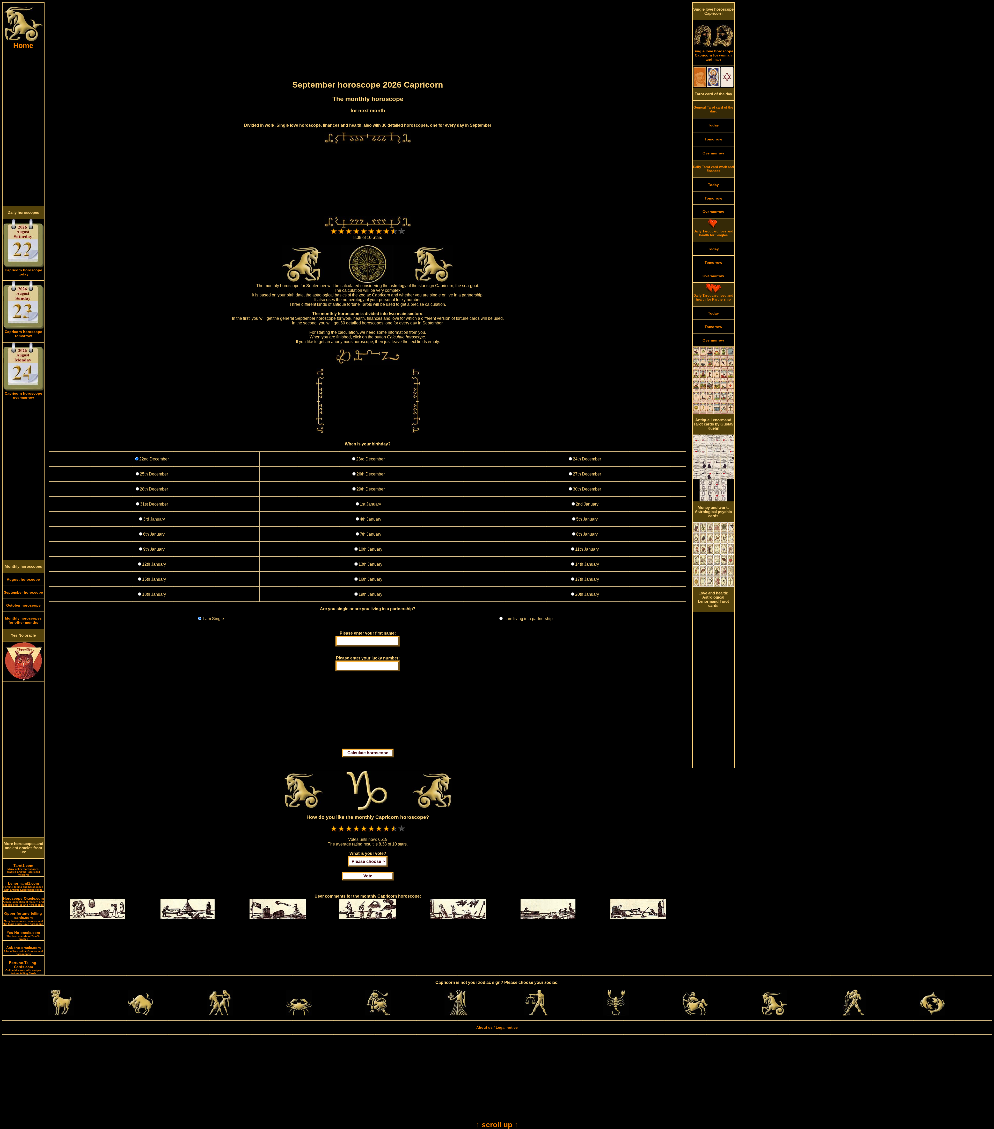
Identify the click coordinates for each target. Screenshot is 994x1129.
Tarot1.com (23, 869)
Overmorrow (713, 153)
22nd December (154, 459)
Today (713, 125)
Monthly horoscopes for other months (23, 620)
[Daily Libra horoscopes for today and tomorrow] (537, 1014)
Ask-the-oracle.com (23, 950)
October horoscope (23, 605)
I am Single (213, 618)
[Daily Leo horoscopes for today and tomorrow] (378, 1014)
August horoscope (23, 579)
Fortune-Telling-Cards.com (23, 968)
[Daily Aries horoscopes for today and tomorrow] (61, 1014)
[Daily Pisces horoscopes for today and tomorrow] (932, 1014)
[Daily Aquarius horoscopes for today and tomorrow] (853, 1014)
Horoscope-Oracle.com (23, 901)
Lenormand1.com (23, 886)
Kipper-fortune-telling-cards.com (23, 918)
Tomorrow (713, 139)
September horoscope (23, 592)
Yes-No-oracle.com (23, 935)
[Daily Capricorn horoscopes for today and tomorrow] (774, 1014)
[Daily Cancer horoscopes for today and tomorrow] (299, 1014)
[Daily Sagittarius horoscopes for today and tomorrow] (695, 1014)
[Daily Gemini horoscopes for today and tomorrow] (220, 1014)
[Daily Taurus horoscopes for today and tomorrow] (141, 1014)
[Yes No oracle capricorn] (23, 680)
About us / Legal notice (497, 1027)
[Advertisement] (23, 128)
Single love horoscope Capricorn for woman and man (713, 55)
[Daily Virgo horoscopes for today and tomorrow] (457, 1014)
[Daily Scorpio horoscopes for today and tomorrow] (616, 1014)
